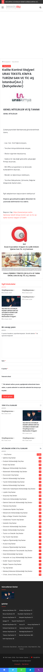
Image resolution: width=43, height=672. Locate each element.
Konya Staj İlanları (34, 624)
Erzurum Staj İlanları (9, 617)
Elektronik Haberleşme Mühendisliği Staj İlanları (19, 489)
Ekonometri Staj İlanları (11, 475)
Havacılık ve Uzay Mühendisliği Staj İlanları (17, 557)
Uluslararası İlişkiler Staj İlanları (13, 509)
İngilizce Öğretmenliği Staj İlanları (14, 540)
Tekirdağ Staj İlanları (26, 631)
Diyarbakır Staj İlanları (25, 614)
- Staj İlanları (15, 62)
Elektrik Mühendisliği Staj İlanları (14, 478)
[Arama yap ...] (40, 8)
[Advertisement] (21, 35)
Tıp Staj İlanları (8, 568)
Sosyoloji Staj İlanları (10, 495)
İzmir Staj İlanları (8, 638)
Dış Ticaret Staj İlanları (10, 537)
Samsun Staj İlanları (9, 631)
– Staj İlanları (7, 454)
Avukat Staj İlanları (9, 544)
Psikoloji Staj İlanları (9, 506)
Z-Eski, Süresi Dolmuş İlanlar (12, 574)
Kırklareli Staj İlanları (9, 628)
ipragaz (6, 621)
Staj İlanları (25, 664)
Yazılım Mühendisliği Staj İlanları (14, 482)
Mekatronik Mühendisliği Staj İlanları (15, 513)
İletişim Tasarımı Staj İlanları (12, 564)
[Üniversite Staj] (13, 7)
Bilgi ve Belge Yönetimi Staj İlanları (14, 516)
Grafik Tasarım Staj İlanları (12, 561)
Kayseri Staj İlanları (18, 621)
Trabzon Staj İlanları (9, 635)
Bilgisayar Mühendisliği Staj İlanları (14, 468)
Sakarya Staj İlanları (26, 628)
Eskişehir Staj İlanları (26, 617)
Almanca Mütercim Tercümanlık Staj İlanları (17, 550)
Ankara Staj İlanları (9, 610)
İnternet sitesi (6, 376)
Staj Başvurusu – (8, 290)
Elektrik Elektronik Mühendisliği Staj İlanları (17, 502)
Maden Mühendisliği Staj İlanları (14, 530)
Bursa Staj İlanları (9, 614)
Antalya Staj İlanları (25, 610)
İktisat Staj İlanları (9, 465)
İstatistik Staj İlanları (9, 523)
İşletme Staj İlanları (9, 458)
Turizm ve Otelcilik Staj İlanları (13, 533)
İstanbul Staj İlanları (26, 635)
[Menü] (3, 8)
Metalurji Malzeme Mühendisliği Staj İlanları (17, 571)
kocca (22, 624)
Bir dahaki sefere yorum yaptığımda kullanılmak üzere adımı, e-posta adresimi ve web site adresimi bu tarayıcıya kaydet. (21, 387)
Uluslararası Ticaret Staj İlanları (13, 520)
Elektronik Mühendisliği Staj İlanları (15, 499)
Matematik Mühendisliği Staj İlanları (15, 471)
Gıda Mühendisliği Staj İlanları (13, 554)
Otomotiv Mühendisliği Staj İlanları (14, 526)
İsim (4, 361)
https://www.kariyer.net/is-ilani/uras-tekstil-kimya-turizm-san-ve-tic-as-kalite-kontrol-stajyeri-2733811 (20, 215)
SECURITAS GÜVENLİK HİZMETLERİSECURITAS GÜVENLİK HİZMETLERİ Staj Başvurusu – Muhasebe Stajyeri (10, 313)
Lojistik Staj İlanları (9, 492)
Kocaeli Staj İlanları (9, 624)
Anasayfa (6, 62)
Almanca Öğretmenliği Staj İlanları (14, 547)
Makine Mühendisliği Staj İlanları (14, 485)
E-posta (5, 368)
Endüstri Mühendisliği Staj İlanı (13, 461)
